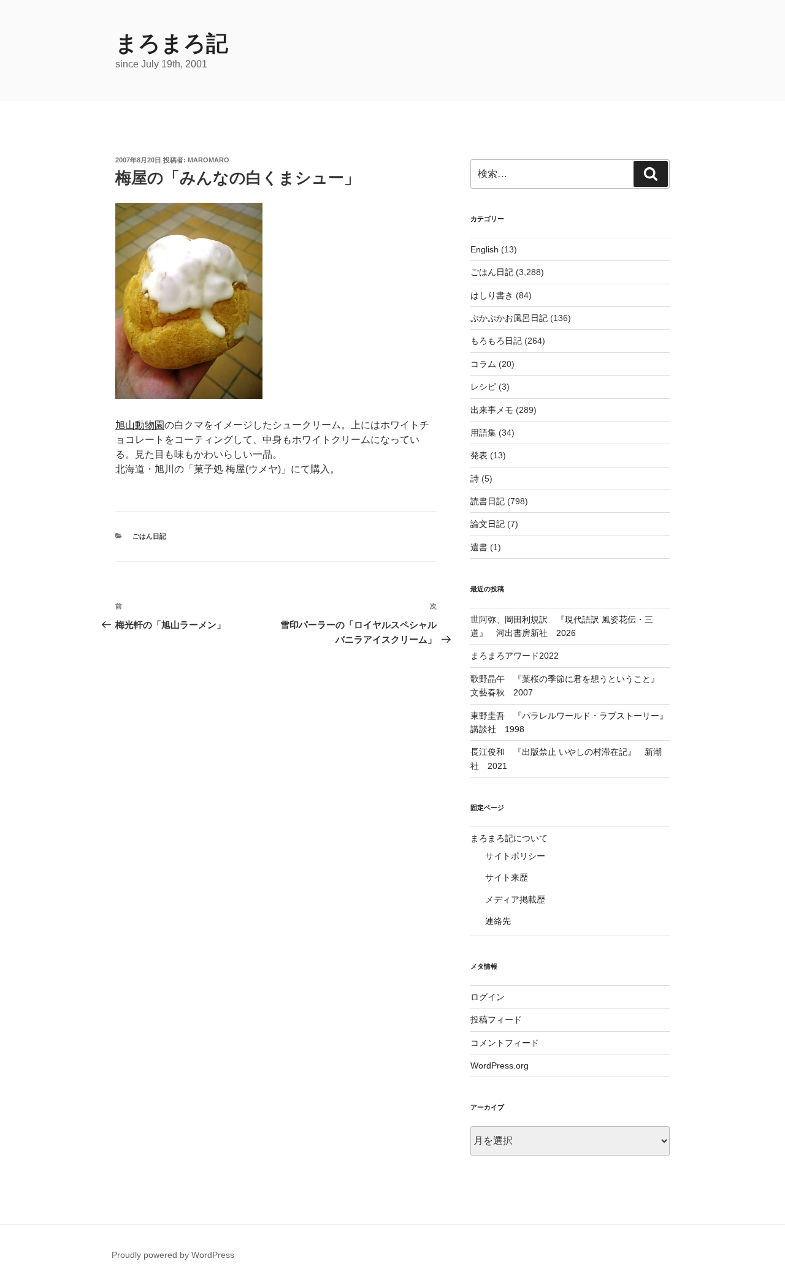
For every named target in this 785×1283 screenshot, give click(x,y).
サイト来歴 (506, 877)
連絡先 (498, 921)
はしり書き (491, 295)
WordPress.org (499, 1065)
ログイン (487, 997)
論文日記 (487, 524)
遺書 (479, 547)
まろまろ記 (171, 43)
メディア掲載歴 (515, 899)
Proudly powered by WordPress (173, 1255)
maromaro (208, 160)
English (484, 249)
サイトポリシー (515, 856)
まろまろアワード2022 (514, 655)
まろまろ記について (509, 838)
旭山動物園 (139, 425)
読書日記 (487, 501)
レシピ (483, 387)
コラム (483, 364)
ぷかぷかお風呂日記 (509, 318)
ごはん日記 (149, 536)
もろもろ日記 (496, 341)
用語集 (483, 432)
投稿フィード (496, 1019)
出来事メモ (491, 410)
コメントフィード (504, 1043)
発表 (479, 455)
